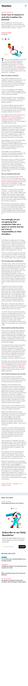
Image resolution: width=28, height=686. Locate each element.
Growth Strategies (7, 12)
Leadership (16, 483)
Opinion (4, 557)
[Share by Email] (8, 39)
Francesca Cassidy (6, 32)
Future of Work (6, 578)
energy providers (8, 159)
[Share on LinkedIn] (5, 39)
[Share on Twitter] (2, 39)
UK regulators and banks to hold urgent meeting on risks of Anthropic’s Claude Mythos (13, 581)
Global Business (6, 501)
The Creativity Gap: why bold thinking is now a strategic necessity (13, 559)
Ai (2, 571)
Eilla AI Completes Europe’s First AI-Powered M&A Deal (13, 574)
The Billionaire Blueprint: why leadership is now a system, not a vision (13, 566)
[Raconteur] (6, 6)
